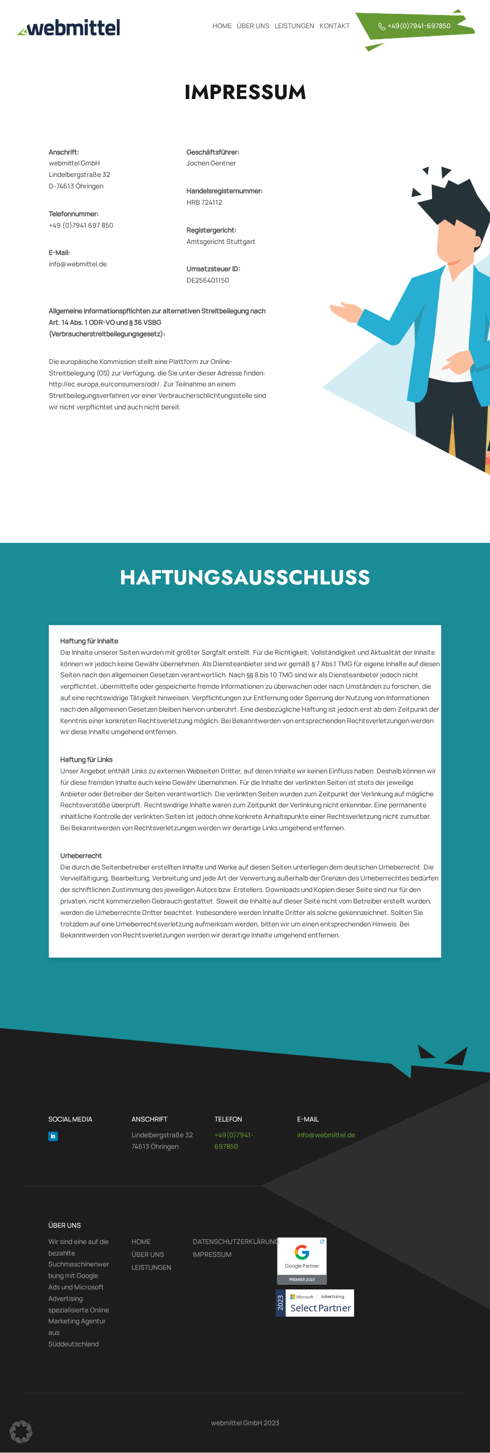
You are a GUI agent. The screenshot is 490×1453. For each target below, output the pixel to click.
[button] (21, 1432)
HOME (222, 26)
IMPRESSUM (212, 1255)
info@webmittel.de (326, 1134)
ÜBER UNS (253, 26)
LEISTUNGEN (294, 26)
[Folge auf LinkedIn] (53, 1136)
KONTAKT (335, 26)
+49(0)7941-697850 (419, 26)
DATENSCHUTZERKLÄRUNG (236, 1242)
